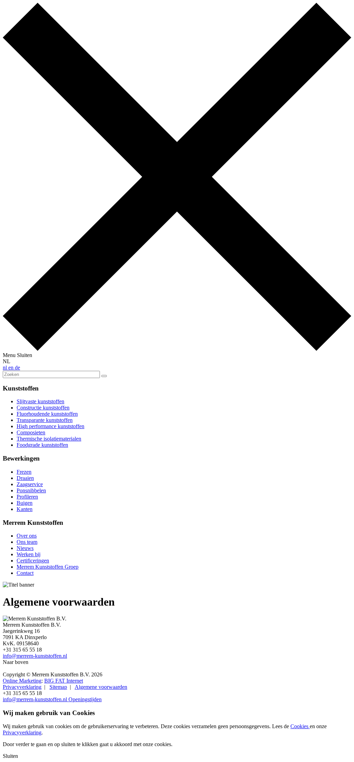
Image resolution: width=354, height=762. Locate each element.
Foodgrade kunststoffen (42, 445)
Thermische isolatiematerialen (49, 439)
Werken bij (28, 554)
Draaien (25, 478)
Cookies (300, 726)
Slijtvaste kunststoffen (40, 401)
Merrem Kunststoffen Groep (47, 567)
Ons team (27, 542)
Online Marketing (22, 681)
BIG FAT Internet (63, 681)
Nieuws (25, 548)
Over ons (27, 536)
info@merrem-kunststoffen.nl (35, 656)
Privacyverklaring (22, 687)
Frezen (24, 472)
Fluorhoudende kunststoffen (47, 414)
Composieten (31, 432)
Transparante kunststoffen (45, 420)
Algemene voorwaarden (101, 687)
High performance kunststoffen (50, 426)
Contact (25, 573)
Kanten (24, 509)
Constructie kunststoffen (43, 408)
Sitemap (58, 687)
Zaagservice (30, 484)
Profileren (27, 497)
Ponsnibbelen (31, 490)
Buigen (24, 503)
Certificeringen (33, 560)
